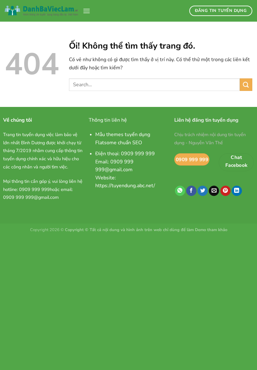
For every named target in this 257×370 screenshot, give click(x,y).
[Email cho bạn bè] (214, 191)
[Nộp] (246, 84)
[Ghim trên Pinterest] (225, 191)
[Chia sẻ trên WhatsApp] (180, 191)
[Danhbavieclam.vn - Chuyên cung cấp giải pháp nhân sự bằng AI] (41, 11)
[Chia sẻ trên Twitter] (202, 191)
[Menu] (86, 10)
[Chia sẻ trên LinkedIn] (237, 191)
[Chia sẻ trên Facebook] (191, 191)
